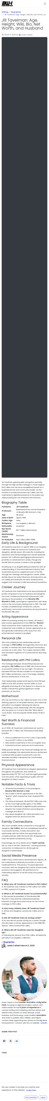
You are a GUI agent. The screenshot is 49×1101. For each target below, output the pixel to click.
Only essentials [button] (31, 1097)
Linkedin (44, 1023)
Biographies (16, 12)
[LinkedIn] (16, 1041)
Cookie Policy (31, 1090)
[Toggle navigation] (45, 3)
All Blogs (5, 12)
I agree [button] (43, 1097)
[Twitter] (10, 1041)
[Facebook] (4, 1041)
